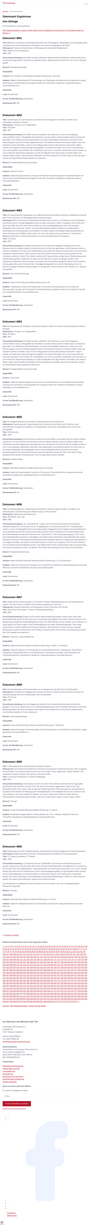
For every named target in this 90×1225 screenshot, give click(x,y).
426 (72, 986)
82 (23, 952)
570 (52, 1002)
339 (31, 978)
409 (14, 986)
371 (55, 981)
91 (45, 952)
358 (11, 981)
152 (75, 957)
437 (24, 988)
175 (69, 960)
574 (65, 1002)
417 (41, 986)
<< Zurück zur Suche (11, 935)
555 (85, 999)
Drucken (6, 1006)
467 (41, 991)
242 (41, 967)
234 (14, 967)
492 (41, 994)
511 (21, 996)
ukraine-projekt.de (10, 1082)
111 (21, 954)
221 (55, 965)
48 (25, 949)
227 (75, 965)
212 (24, 965)
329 (82, 975)
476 (72, 991)
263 (28, 970)
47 (23, 949)
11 (21, 946)
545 (52, 999)
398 (62, 983)
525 (69, 996)
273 (62, 970)
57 (47, 949)
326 (72, 975)
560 (18, 1002)
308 (11, 975)
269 (48, 970)
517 (41, 996)
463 (28, 991)
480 (85, 991)
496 (55, 994)
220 (52, 965)
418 (45, 986)
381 (4, 983)
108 (11, 954)
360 (18, 981)
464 (31, 991)
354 (82, 978)
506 (4, 996)
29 (65, 946)
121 (54, 954)
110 (18, 954)
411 (21, 986)
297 (58, 973)
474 (65, 991)
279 (82, 970)
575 (69, 1002)
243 (45, 967)
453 (79, 988)
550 (69, 999)
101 (70, 952)
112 (24, 954)
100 (67, 952)
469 (48, 991)
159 (14, 960)
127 (74, 954)
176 (72, 960)
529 (82, 996)
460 (18, 991)
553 (79, 999)
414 (31, 986)
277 (75, 970)
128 (78, 954)
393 (45, 983)
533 (11, 999)
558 (11, 1002)
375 (69, 981)
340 (35, 978)
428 (79, 986)
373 (62, 981)
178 (79, 960)
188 (28, 962)
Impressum (11, 1213)
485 (18, 994)
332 (7, 978)
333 (11, 978)
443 (45, 988)
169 (48, 960)
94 (52, 952)
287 (24, 973)
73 (86, 949)
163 (28, 960)
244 (48, 967)
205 (85, 962)
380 (85, 981)
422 (58, 986)
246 (55, 967)
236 (21, 967)
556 (4, 1002)
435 (18, 988)
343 (45, 978)
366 (38, 981)
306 (4, 975)
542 (41, 999)
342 (41, 978)
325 (69, 975)
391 (38, 983)
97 (59, 952)
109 (14, 954)
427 (75, 986)
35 (79, 946)
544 (48, 999)
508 (11, 996)
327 (75, 975)
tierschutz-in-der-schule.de (13, 1076)
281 (4, 973)
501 (72, 994)
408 (11, 986)
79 (16, 952)
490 (35, 994)
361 (21, 981)
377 (75, 981)
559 (14, 1002)
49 (28, 949)
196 (55, 962)
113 (27, 954)
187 (24, 962)
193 (45, 962)
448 (62, 988)
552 (75, 999)
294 (48, 973)
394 (48, 983)
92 (47, 952)
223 (62, 965)
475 (69, 991)
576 (72, 1002)
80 (18, 952)
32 (72, 946)
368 (45, 981)
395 (52, 983)
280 (85, 970)
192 (41, 962)
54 (40, 949)
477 (75, 991)
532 (7, 999)
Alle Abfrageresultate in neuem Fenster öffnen (28, 1006)
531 (4, 999)
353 (79, 978)
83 (25, 952)
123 (61, 954)
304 (82, 973)
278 (79, 970)
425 (69, 986)
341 (38, 978)
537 (24, 999)
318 (45, 975)
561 (21, 1002)
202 (75, 962)
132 (7, 957)
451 (72, 988)
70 (78, 949)
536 (21, 999)
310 (18, 975)
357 (7, 981)
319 (48, 975)
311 (21, 975)
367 (41, 981)
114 (31, 954)
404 (82, 983)
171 (55, 960)
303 (79, 973)
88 (37, 952)
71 (81, 949)
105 (83, 952)
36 (82, 946)
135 (18, 957)
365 (35, 981)
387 (24, 983)
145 (52, 957)
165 (35, 960)
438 (28, 988)
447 (58, 988)
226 (72, 965)
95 (54, 952)
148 (62, 957)
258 (11, 970)
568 (45, 1002)
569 (48, 1002)
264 (31, 970)
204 (82, 962)
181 (4, 962)
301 (72, 973)
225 (69, 965)
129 (81, 954)
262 (24, 970)
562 (24, 1002)
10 (19, 946)
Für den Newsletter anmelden (16, 1104)
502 (75, 994)
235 (18, 967)
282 (7, 973)
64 (64, 949)
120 (50, 954)
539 (31, 999)
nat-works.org (8, 1074)
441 (38, 988)
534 (14, 999)
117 (40, 954)
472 (58, 991)
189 (31, 962)
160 (18, 960)
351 (72, 978)
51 (33, 949)
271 (55, 970)
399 (65, 983)
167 (41, 960)
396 (55, 983)
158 (11, 960)
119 (47, 954)
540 (35, 999)
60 (54, 949)
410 (18, 986)
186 (21, 962)
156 (4, 960)
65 (66, 949)
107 (7, 954)
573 (62, 1002)
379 (82, 981)
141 (38, 957)
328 (79, 975)
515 (35, 996)
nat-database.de (9, 1071)
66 (69, 949)
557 (7, 1002)
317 (41, 975)
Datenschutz (12, 1215)
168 (45, 960)
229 (82, 965)
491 (38, 994)
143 (45, 957)
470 (52, 991)
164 (31, 960)
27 (60, 946)
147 (58, 957)
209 (14, 965)
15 (31, 946)
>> (78, 1002)
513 (28, 996)
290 (35, 973)
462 (24, 991)
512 (24, 996)
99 (64, 952)
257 (7, 970)
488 (28, 994)
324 (65, 975)
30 (67, 946)
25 (55, 946)
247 (58, 967)
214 (31, 965)
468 (45, 991)
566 (38, 1002)
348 (62, 978)
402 (75, 983)
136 (21, 957)
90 (42, 952)
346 (55, 978)
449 (65, 988)
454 (82, 988)
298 (62, 973)
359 (14, 981)
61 (57, 949)
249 (65, 967)
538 (28, 999)
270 (52, 970)
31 (69, 946)
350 (69, 978)
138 (28, 957)
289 (31, 973)
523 (62, 996)
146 (55, 957)
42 (11, 949)
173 (62, 960)
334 (14, 978)
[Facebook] (47, 1200)
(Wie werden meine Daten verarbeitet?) (14, 1108)
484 (14, 994)
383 (11, 983)
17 (36, 946)
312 (24, 975)
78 (13, 952)
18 (38, 946)
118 (44, 954)
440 (35, 988)
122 (57, 954)
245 (52, 967)
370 (52, 981)
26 (57, 946)
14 (28, 946)
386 (21, 983)
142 (41, 957)
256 (4, 970)
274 (65, 970)
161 (21, 960)
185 (18, 962)
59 (52, 949)
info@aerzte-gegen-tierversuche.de (16, 1042)
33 (74, 946)
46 (21, 949)
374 (65, 981)
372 (58, 981)
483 (11, 994)
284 (14, 973)
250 (69, 967)
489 (31, 994)
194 (48, 962)
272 (58, 970)
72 (83, 949)
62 (59, 949)
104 (80, 952)
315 (35, 975)
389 (31, 983)
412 (24, 986)
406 (4, 986)
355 (85, 978)
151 (72, 957)
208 (11, 965)
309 (14, 975)
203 (79, 962)
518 (45, 996)
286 (21, 973)
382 (7, 983)
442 (41, 988)
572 (58, 1002)
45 (18, 949)
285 (18, 973)
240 (35, 967)
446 (55, 988)
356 (4, 981)
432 (7, 988)
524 (65, 996)
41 (8, 949)
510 (18, 996)
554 (82, 999)
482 (7, 994)
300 (69, 973)
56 (45, 949)
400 (69, 983)
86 (33, 952)
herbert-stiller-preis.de (11, 1069)
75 (6, 952)
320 (52, 975)
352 (75, 978)
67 (71, 949)
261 (21, 970)
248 (62, 967)
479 (82, 991)
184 (14, 962)
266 (38, 970)
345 (52, 978)
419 (48, 986)
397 (58, 983)
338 (28, 978)
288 (28, 973)
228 (79, 965)
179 (82, 960)
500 (69, 994)
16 (33, 946)
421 (55, 986)
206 (4, 965)
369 (48, 981)
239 (31, 967)
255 (85, 967)
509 (14, 996)
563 (28, 1002)
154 (82, 957)
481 (4, 994)
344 (48, 978)
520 (52, 996)
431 (4, 988)
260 (18, 970)
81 (21, 952)
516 (38, 996)
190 (35, 962)
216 (38, 965)
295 (52, 973)
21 (45, 946)
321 (55, 975)
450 (69, 988)
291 (38, 973)
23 (50, 946)
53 (37, 949)
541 (38, 999)
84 (28, 952)
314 (31, 975)
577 (75, 1002)
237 (24, 967)
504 (82, 994)
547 (58, 999)
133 (11, 957)
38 (86, 946)
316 (38, 975)
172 (58, 960)
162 (24, 960)
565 (35, 1002)
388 (28, 983)
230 (85, 965)
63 (62, 949)
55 (42, 949)
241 (38, 967)
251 (72, 967)
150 (69, 957)
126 (71, 954)
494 (48, 994)
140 (35, 957)
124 (64, 954)
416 (38, 986)
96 (57, 952)
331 (4, 978)
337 (24, 978)
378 (79, 981)
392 (41, 983)
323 (62, 975)
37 (84, 946)
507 (7, 996)
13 (26, 946)
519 (48, 996)
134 (14, 957)
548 (62, 999)
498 (62, 994)
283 (11, 973)
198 (62, 962)
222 (58, 965)
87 (35, 952)
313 (28, 975)
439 (31, 988)
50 (30, 949)
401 (72, 983)
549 (65, 999)
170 (52, 960)
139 (31, 957)
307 (7, 975)
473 (62, 991)
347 (58, 978)
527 (75, 996)
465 (35, 991)
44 (16, 949)
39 (4, 949)
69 (76, 949)
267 (41, 970)
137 (24, 957)
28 (62, 946)
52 (35, 949)
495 (52, 994)
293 (45, 973)
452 (75, 988)
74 (4, 952)
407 (7, 986)
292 (41, 973)
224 (65, 965)
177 (75, 960)
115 (34, 954)
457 (7, 991)
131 (4, 957)
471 (55, 991)
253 (79, 967)
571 (55, 1002)
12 (24, 946)
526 (72, 996)
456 (4, 991)
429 (82, 986)
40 (6, 949)
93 (50, 952)
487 (24, 994)
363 (28, 981)
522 (58, 996)
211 (21, 965)
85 (30, 952)
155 (85, 957)
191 (38, 962)
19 (41, 946)
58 (50, 949)
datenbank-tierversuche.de (13, 1066)
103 (77, 952)
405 (85, 983)
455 (85, 988)
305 (85, 973)
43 (13, 949)
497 (58, 994)
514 (31, 996)
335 (18, 978)
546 (55, 999)
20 (43, 946)
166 (38, 960)
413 (28, 986)
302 (75, 973)
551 (72, 999)
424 (65, 986)
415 (35, 986)
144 (48, 957)
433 (11, 988)
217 (41, 965)
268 (45, 970)
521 (55, 996)
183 (11, 962)
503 (79, 994)
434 (14, 988)
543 (45, 999)
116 (37, 954)
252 (75, 967)
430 (85, 986)
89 (40, 952)
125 (67, 954)
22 (48, 946)
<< (4, 946)
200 (69, 962)
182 (7, 962)
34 (77, 946)
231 (4, 967)
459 (14, 991)
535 (18, 999)
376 (72, 981)
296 (55, 973)
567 (41, 1002)
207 (7, 965)
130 (84, 954)
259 (14, 970)
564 (31, 1002)
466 (38, 991)
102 (74, 952)
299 (65, 973)
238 (28, 967)
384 (14, 983)
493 (45, 994)
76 (8, 952)
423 (62, 986)
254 (82, 967)
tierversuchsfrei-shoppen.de (13, 1079)
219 (48, 965)
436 (21, 988)
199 (65, 962)
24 (53, 946)
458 (11, 991)
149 (65, 957)
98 (62, 952)
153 (79, 957)
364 (31, 981)
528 (79, 996)
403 (79, 983)
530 (85, 996)
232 (7, 967)
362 (24, 981)
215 (35, 965)
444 (48, 988)
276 (72, 970)
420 (52, 986)
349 (65, 978)
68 (74, 949)
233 (11, 967)
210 (18, 965)
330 (85, 975)
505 (85, 994)
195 (52, 962)
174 (65, 960)
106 (4, 954)
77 (11, 952)
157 (7, 960)
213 (28, 965)
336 (21, 978)
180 (85, 960)
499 (65, 994)
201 (72, 962)
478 (79, 991)
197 (58, 962)
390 (35, 983)
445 (52, 988)
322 (58, 975)
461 (21, 991)
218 (45, 965)
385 (18, 983)
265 (35, 970)
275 (69, 970)
